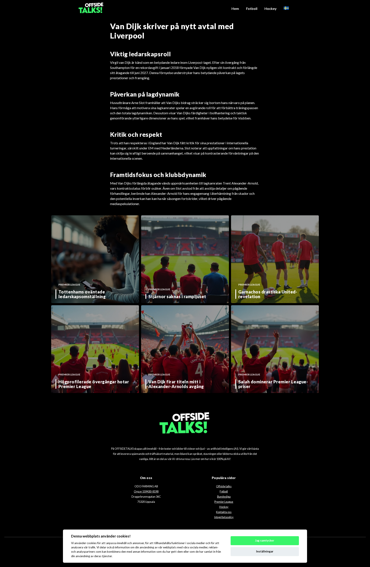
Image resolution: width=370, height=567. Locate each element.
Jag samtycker (264, 540)
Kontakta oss (223, 512)
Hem (235, 8)
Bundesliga (224, 496)
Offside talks (223, 486)
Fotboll (251, 8)
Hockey (270, 8)
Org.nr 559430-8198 (146, 491)
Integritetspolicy (224, 517)
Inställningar (264, 551)
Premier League (223, 501)
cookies (92, 543)
